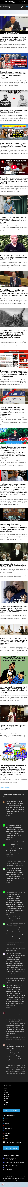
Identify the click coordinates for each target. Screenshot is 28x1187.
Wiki (5, 1090)
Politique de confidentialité (18, 1178)
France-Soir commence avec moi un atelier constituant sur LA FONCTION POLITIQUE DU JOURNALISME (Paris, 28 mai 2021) (13, 641)
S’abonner (6, 1092)
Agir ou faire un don (11, 1110)
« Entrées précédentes (5, 787)
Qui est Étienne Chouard (18, 1177)
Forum (5, 1088)
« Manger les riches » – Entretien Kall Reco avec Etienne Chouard (13, 111)
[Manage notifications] (3, 1184)
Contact (5, 1104)
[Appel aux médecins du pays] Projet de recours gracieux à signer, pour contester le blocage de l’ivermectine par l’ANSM (13, 689)
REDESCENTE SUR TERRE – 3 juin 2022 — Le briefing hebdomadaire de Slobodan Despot (13, 257)
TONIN (7, 1013)
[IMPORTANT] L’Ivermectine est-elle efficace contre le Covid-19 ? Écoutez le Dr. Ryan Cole (13, 727)
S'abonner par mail (11, 1148)
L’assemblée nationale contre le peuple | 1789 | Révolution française (13, 565)
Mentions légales (7, 1178)
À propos (6, 1102)
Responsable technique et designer (11, 1180)
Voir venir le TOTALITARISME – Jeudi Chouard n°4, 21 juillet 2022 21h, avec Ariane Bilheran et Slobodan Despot (13, 145)
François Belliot (10, 1045)
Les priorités (6, 1094)
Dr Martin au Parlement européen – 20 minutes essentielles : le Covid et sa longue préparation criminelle (13, 39)
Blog (5, 1100)
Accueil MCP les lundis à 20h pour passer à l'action (14, 2)
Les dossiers (6, 1096)
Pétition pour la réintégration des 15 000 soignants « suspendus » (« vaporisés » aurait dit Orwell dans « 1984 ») (13, 219)
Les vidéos (6, 1098)
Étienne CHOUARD (11, 801)
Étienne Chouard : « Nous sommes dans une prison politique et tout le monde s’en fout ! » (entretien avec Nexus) (13, 74)
